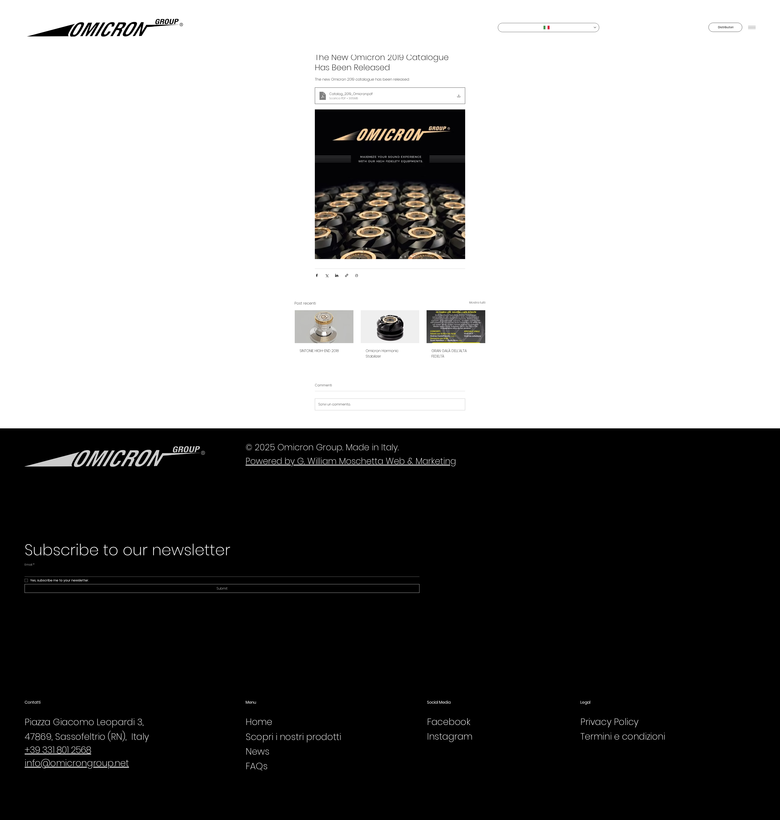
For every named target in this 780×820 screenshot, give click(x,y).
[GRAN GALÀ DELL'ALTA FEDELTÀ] (456, 326)
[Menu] (752, 27)
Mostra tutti (477, 302)
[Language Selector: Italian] (548, 27)
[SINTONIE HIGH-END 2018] (324, 326)
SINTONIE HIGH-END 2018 (319, 350)
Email (29, 565)
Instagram (449, 736)
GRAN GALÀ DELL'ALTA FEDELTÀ (449, 353)
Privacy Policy (609, 721)
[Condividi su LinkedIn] (337, 275)
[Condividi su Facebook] (317, 275)
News (257, 751)
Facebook (448, 721)
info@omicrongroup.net (77, 763)
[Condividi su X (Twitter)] (327, 275)
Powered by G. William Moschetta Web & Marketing (351, 461)
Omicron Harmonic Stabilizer (382, 353)
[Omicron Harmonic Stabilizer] (390, 326)
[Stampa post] (357, 275)
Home (259, 721)
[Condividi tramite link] (347, 275)
